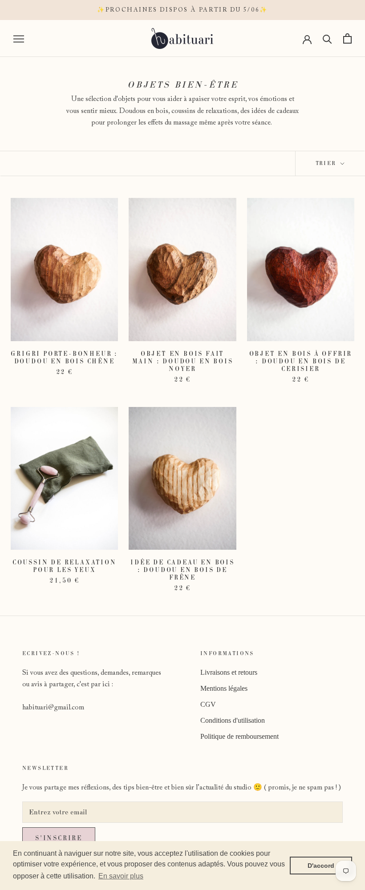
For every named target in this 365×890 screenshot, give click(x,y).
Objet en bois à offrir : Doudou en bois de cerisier (301, 361)
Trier (327, 163)
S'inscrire (58, 838)
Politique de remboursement (239, 736)
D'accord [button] (321, 865)
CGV (208, 704)
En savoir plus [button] (120, 876)
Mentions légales (223, 688)
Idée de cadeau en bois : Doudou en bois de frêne (182, 569)
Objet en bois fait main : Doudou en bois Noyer (182, 361)
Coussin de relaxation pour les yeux (64, 566)
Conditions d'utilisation (232, 720)
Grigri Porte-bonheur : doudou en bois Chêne (64, 357)
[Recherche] (327, 38)
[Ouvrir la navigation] (18, 39)
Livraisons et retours (228, 672)
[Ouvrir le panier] (347, 38)
